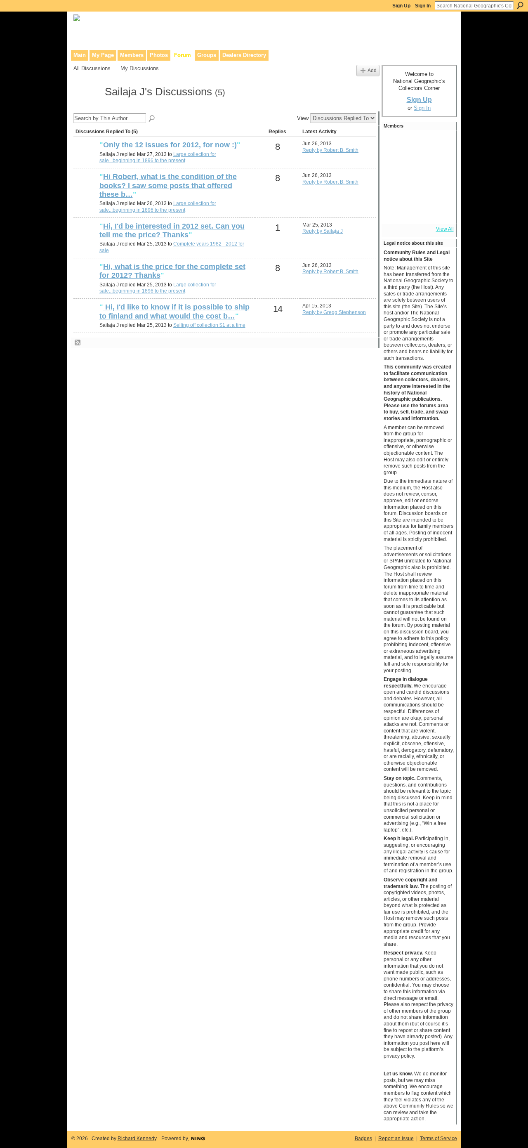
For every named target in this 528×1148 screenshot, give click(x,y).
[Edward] (417, 210)
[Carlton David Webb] (85, 240)
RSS (78, 343)
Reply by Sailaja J (322, 231)
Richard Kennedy (137, 1138)
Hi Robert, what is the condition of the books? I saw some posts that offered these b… (168, 185)
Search (520, 5)
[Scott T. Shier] (439, 144)
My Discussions (139, 68)
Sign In (423, 6)
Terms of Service (438, 1138)
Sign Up (401, 6)
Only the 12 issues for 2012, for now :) (170, 145)
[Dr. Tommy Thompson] (439, 210)
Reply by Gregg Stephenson (334, 312)
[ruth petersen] (85, 321)
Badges (363, 1138)
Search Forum (152, 119)
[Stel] (395, 166)
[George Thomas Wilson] (395, 144)
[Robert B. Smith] (85, 159)
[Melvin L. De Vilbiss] (417, 166)
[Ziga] (417, 144)
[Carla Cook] (395, 188)
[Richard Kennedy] (439, 166)
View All (445, 229)
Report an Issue (396, 1138)
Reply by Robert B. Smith (330, 150)
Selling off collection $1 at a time (209, 325)
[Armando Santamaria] (417, 188)
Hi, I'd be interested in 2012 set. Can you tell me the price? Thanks (172, 230)
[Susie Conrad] (439, 188)
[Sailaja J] (86, 106)
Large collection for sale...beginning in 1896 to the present (157, 157)
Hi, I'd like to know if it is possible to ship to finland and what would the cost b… (174, 311)
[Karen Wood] (395, 210)
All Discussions (92, 68)
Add (372, 70)
